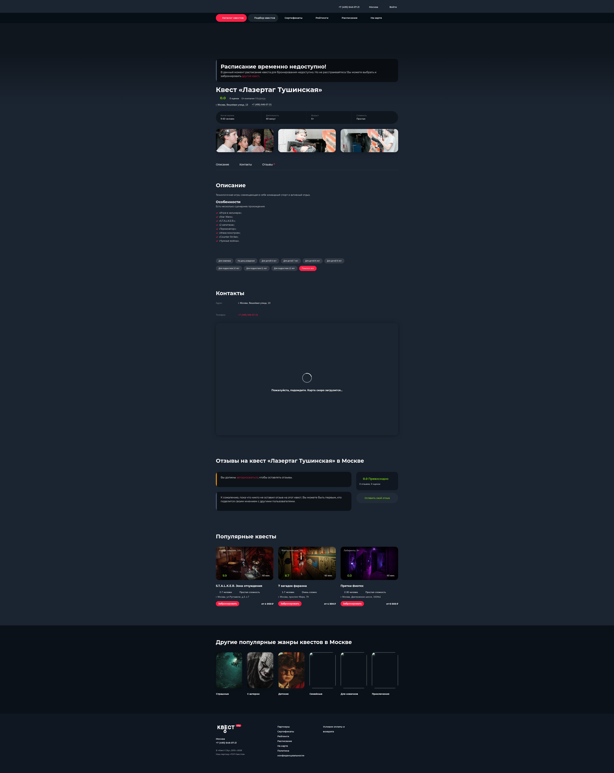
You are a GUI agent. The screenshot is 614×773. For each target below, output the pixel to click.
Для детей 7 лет (290, 261)
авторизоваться (247, 477)
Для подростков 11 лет (256, 268)
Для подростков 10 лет (229, 268)
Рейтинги (322, 17)
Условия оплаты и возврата (334, 729)
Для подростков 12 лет (284, 268)
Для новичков (225, 261)
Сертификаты (293, 17)
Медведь (260, 98)
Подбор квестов (264, 17)
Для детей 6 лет (269, 261)
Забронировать (227, 603)
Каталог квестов (233, 17)
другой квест (250, 76)
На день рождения (246, 261)
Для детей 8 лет (312, 261)
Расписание (350, 17)
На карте (376, 17)
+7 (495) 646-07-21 (262, 104)
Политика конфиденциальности (290, 753)
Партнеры (283, 726)
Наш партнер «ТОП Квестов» (230, 754)
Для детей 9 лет (334, 261)
